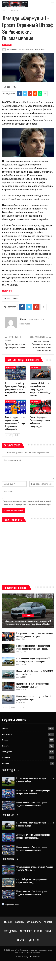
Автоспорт (7, 45)
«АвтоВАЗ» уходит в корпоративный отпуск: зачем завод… (31, 880)
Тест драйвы (28, 615)
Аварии (5, 763)
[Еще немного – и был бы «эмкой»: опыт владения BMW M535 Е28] (8, 686)
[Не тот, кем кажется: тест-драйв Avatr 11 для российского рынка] (8, 699)
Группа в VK (33, 940)
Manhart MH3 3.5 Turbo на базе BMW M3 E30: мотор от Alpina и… (35, 672)
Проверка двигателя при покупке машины (15, 346)
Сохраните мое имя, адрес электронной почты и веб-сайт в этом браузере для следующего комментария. (27, 502)
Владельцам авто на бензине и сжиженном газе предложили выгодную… (34, 635)
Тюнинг (5, 740)
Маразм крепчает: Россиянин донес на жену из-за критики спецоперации (41, 345)
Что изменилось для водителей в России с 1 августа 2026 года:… (34, 868)
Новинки (6, 758)
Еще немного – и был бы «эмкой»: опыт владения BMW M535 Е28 (33, 685)
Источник (7, 290)
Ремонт (5, 728)
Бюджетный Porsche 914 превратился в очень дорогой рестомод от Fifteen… (33, 647)
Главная (8, 922)
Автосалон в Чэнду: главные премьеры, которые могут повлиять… (33, 792)
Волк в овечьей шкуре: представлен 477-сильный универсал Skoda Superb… (33, 660)
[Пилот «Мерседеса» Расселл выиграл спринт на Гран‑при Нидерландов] (40, 407)
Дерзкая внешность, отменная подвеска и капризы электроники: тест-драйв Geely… (28, 622)
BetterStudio (35, 956)
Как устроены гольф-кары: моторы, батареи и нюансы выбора (35, 779)
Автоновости (34, 922)
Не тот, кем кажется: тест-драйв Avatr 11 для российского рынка (34, 698)
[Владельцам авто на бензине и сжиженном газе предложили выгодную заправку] (8, 636)
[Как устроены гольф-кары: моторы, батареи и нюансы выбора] (8, 781)
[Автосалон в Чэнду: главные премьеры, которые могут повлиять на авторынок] (8, 793)
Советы (5, 746)
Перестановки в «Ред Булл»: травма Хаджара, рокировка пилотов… (32, 804)
